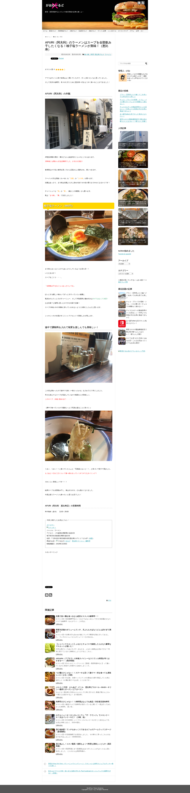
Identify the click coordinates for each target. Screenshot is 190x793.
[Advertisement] (61, 567)
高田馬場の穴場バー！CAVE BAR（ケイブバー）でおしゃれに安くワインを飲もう (132, 203)
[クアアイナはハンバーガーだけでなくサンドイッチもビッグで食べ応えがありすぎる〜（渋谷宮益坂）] (133, 159)
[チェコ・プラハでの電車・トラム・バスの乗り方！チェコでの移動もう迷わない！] (133, 217)
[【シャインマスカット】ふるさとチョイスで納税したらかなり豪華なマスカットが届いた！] (50, 649)
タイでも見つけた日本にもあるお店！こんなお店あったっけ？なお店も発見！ (136, 340)
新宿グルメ (52, 31)
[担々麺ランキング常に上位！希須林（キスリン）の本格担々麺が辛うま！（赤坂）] (133, 178)
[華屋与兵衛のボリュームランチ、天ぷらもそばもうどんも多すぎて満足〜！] (50, 635)
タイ (142, 31)
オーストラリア (123, 31)
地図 (91, 538)
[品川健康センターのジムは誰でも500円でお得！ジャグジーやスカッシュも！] (133, 140)
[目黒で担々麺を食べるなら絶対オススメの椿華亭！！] (50, 621)
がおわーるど (92, 789)
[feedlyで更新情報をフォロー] (139, 3)
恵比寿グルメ (99, 54)
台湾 (137, 31)
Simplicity (100, 788)
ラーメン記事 (102, 31)
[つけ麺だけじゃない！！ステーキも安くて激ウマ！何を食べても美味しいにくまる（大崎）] (50, 678)
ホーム (45, 31)
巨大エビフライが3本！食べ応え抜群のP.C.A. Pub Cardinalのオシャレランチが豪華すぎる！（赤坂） (79, 772)
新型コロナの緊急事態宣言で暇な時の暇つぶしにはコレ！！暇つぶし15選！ (136, 332)
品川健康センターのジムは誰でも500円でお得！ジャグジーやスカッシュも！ (132, 145)
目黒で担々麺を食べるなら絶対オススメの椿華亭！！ (77, 616)
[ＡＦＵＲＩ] (51, 527)
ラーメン (108, 54)
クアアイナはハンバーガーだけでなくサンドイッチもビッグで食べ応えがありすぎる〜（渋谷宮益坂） (132, 165)
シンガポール (112, 31)
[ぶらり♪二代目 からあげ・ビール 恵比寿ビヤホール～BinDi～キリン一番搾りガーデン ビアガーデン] (50, 692)
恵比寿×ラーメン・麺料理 (81, 541)
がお (109, 600)
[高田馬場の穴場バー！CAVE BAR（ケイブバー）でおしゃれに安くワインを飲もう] (133, 198)
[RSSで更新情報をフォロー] (142, 3)
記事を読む (59, 624)
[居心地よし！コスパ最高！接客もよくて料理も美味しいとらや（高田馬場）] (50, 749)
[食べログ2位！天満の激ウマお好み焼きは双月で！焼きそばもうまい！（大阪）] (133, 236)
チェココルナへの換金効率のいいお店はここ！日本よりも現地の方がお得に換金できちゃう (133, 109)
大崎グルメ (73, 31)
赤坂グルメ (92, 31)
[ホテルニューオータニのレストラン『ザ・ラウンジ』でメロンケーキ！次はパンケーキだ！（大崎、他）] (50, 720)
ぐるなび (67, 541)
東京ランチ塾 (123, 282)
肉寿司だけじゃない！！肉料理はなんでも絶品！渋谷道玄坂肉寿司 (82, 702)
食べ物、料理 (89, 54)
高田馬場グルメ (63, 31)
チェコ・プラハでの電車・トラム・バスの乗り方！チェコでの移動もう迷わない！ (133, 102)
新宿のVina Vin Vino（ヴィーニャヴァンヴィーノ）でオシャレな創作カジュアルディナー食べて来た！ (80, 765)
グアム (132, 31)
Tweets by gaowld (124, 254)
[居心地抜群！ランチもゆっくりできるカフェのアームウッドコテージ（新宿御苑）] (50, 735)
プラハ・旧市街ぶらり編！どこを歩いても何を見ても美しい (136, 295)
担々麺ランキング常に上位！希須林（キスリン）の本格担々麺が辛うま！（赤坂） (132, 184)
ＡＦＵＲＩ (51, 525)
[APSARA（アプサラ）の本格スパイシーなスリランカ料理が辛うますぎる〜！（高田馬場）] (50, 664)
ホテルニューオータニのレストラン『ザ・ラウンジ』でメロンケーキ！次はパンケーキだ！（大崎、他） (82, 716)
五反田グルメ (83, 31)
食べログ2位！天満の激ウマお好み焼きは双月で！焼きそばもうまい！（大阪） (132, 242)
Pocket (61, 58)
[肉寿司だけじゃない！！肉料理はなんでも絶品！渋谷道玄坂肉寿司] (50, 707)
